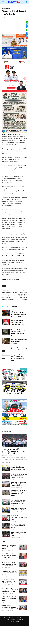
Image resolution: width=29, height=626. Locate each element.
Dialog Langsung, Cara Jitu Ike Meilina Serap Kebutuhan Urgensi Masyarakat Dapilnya (19, 467)
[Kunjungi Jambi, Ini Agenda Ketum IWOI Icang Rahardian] (6, 341)
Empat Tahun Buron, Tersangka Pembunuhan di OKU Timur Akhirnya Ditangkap (10, 590)
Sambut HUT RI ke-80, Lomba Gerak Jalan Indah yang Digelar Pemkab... (19, 517)
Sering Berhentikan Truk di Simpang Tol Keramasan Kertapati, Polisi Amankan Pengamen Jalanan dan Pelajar (8, 297)
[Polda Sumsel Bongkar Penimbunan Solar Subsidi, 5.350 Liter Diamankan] (23, 582)
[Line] (27, 30)
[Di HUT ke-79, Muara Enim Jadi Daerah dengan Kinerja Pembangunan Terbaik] (6, 476)
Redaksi (13, 619)
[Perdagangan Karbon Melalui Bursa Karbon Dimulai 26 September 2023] (6, 356)
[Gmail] (27, 38)
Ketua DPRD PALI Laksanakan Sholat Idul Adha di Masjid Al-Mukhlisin (18, 525)
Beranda (3, 6)
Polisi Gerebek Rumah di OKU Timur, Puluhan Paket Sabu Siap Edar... (9, 598)
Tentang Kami (19, 619)
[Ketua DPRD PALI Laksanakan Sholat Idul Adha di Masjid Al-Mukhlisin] (6, 526)
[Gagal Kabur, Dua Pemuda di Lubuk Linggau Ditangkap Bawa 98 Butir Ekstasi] (23, 573)
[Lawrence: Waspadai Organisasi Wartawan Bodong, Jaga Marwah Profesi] (6, 322)
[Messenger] (27, 27)
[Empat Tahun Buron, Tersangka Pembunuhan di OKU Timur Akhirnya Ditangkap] (23, 590)
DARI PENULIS (15, 306)
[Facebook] (27, 32)
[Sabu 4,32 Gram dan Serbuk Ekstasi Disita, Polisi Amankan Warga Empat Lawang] (23, 556)
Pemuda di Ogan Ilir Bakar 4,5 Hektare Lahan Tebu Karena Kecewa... (9, 547)
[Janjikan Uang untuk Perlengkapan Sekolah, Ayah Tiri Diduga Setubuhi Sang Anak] (23, 607)
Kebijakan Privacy (20, 618)
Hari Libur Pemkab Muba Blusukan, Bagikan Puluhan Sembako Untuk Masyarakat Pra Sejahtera (21, 296)
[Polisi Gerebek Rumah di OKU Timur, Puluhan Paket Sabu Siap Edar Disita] (23, 599)
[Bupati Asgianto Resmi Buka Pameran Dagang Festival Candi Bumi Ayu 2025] (6, 484)
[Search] (26, 2)
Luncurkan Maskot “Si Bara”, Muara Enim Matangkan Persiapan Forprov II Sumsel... (14, 451)
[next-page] (5, 364)
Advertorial (4, 446)
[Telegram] (27, 24)
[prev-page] (3, 364)
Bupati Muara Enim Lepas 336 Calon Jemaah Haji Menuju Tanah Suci (18, 534)
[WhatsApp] (27, 21)
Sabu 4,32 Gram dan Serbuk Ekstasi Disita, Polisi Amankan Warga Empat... (9, 555)
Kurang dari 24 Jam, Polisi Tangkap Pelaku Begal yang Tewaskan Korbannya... (9, 564)
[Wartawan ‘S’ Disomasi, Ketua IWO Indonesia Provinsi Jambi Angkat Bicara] (6, 332)
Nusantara (9, 6)
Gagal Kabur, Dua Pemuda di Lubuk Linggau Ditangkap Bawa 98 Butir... (9, 573)
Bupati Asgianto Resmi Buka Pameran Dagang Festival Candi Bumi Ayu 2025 (18, 484)
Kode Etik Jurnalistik (14, 621)
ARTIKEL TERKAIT (6, 306)
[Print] (27, 41)
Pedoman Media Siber (9, 618)
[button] (2, 2)
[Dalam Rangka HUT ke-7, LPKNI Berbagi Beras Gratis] (6, 349)
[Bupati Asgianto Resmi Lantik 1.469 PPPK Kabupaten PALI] (6, 510)
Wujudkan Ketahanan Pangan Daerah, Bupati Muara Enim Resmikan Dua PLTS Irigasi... (18, 501)
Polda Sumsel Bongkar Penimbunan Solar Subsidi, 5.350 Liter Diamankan (9, 581)
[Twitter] (27, 35)
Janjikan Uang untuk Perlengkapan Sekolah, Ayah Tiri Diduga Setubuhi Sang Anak (10, 607)
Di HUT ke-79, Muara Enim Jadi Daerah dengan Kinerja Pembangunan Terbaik (19, 476)
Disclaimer (7, 619)
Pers (8, 286)
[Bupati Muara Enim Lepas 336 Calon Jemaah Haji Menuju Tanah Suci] (6, 534)
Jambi (14, 6)
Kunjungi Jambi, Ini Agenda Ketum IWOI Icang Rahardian (18, 341)
